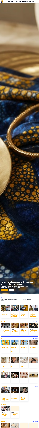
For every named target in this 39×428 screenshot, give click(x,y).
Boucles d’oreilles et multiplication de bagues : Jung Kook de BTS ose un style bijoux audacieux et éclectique (24, 397)
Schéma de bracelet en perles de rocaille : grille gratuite (33, 381)
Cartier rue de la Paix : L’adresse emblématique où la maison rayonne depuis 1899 (5, 332)
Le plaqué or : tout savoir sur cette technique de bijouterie (23, 332)
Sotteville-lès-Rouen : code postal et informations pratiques (24, 314)
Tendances (23, 1)
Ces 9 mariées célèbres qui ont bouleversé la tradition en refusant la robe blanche (5, 415)
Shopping (20, 1)
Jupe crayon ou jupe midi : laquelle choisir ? (5, 348)
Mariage (26, 1)
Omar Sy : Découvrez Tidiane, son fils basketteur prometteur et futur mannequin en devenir (14, 349)
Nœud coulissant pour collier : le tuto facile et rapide (24, 381)
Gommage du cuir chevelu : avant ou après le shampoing (33, 365)
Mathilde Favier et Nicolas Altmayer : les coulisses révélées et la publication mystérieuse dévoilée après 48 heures (33, 315)
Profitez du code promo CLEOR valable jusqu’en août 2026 (14, 381)
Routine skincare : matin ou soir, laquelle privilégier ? (5, 365)
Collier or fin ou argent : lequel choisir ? (14, 331)
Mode (14, 1)
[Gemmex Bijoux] (2, 1)
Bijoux (12, 1)
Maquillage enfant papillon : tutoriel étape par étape (14, 365)
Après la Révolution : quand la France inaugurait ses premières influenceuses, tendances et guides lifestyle (5, 398)
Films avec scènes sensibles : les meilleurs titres (5, 313)
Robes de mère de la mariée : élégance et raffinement (14, 414)
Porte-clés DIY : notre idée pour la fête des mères (5, 381)
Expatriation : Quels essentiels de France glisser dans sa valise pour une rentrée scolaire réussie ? (14, 314)
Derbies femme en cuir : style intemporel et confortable (33, 348)
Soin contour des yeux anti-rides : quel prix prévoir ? (24, 365)
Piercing (33, 1)
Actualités (9, 1)
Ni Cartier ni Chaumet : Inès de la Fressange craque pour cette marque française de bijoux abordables (33, 332)
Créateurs (29, 1)
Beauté (17, 1)
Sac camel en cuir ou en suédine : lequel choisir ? (24, 348)
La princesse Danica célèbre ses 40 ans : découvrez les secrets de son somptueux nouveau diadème (14, 397)
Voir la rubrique (35, 321)
